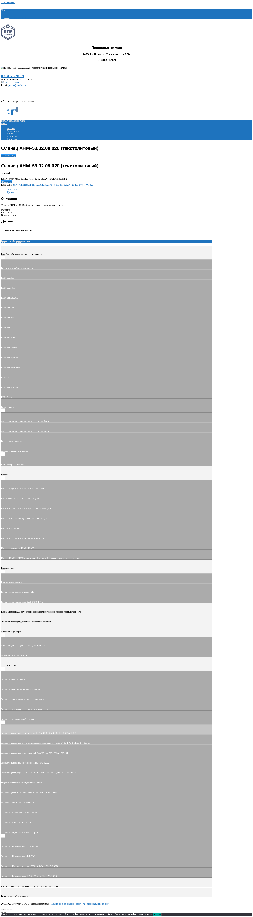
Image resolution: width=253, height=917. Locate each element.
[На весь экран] (5, 909)
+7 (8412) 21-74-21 (15, 10)
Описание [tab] (12, 189)
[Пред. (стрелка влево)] (2, 912)
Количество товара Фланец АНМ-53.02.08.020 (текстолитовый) (33, 178)
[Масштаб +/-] (2, 909)
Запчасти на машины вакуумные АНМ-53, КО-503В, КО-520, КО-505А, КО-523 (53, 184)
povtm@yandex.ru (17, 85)
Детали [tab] (10, 192)
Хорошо (157, 914)
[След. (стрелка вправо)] (5, 912)
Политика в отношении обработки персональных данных (80, 904)
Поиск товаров (12, 101)
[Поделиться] (8, 909)
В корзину (6, 182)
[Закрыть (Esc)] (11, 909)
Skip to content (8, 2)
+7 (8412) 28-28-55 (20, 18)
